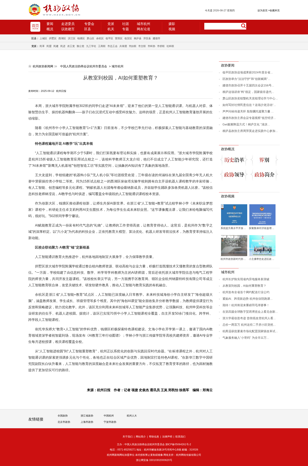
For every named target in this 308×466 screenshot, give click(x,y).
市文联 (142, 46)
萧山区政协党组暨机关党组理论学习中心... (250, 98)
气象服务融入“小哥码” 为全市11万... (246, 337)
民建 (55, 46)
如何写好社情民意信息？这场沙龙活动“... (249, 105)
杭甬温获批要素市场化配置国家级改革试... (250, 331)
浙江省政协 (87, 415)
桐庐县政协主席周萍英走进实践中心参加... (250, 131)
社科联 (170, 46)
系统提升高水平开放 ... (233, 228)
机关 (110, 29)
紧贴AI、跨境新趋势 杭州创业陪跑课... (248, 298)
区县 (87, 29)
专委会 (89, 24)
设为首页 (263, 10)
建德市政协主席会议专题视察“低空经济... (249, 118)
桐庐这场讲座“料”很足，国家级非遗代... (248, 92)
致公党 (80, 46)
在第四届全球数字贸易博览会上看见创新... (250, 311)
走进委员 (68, 24)
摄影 (171, 24)
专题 (125, 29)
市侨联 (161, 46)
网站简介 (141, 436)
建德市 (156, 38)
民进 (62, 46)
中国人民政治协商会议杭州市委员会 (83, 66)
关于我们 (128, 436)
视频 (171, 29)
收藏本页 (274, 10)
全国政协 (63, 415)
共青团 (123, 46)
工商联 (102, 46)
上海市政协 (87, 421)
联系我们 (180, 436)
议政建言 (68, 29)
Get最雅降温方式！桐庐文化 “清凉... (246, 124)
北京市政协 (64, 421)
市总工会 (112, 46)
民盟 (49, 46)
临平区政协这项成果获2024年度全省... (248, 72)
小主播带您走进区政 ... (261, 259)
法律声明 (167, 436)
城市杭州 (143, 24)
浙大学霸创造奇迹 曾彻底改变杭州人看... (249, 318)
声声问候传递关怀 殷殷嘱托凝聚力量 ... (248, 111)
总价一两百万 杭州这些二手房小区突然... (249, 324)
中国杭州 (109, 415)
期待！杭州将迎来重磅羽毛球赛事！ (246, 305)
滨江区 (71, 38)
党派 (110, 24)
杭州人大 (132, 415)
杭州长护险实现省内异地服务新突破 (246, 279)
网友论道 (143, 29)
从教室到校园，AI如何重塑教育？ (244, 285)
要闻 (50, 24)
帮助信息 (154, 436)
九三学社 (91, 46)
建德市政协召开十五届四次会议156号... (248, 85)
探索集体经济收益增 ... (261, 228)
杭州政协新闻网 (43, 66)
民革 (42, 46)
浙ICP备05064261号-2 (178, 444)
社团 (125, 24)
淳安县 (147, 38)
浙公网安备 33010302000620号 (154, 460)
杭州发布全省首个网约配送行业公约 (246, 292)
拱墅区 (53, 38)
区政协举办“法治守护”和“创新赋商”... (246, 79)
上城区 (43, 38)
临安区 (128, 38)
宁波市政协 (110, 421)
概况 (50, 29)
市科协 (151, 46)
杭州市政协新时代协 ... (233, 259)
